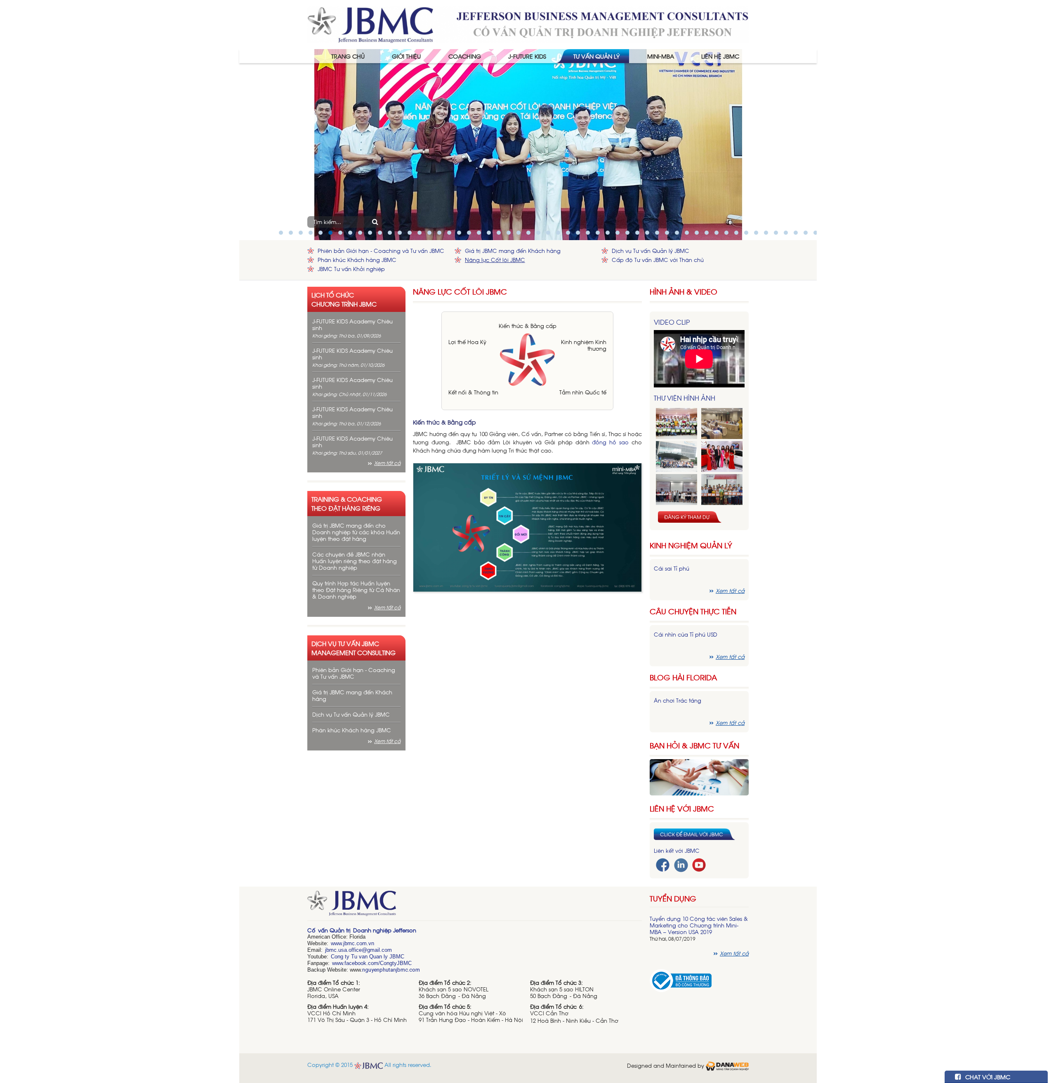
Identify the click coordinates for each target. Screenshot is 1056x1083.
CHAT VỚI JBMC (987, 1077)
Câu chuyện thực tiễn (693, 611)
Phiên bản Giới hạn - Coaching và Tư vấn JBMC (381, 250)
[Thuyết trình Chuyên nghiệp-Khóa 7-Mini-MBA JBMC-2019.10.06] (721, 423)
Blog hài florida (683, 677)
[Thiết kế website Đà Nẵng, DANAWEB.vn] (727, 1065)
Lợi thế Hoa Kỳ (467, 341)
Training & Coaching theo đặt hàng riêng (346, 503)
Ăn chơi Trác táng (677, 700)
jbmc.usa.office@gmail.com (358, 950)
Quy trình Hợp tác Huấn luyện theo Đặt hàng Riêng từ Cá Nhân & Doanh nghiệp (356, 590)
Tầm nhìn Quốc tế (582, 392)
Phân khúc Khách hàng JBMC (357, 259)
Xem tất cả (387, 463)
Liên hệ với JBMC (682, 808)
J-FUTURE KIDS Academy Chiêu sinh (352, 324)
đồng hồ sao (610, 442)
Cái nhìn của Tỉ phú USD (685, 634)
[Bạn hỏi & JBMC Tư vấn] (699, 776)
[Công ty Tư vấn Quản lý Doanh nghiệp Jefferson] (528, 23)
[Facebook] (662, 864)
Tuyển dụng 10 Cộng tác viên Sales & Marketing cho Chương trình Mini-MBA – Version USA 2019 (699, 925)
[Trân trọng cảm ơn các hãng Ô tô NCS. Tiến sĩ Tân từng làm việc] (721, 456)
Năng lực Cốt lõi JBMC (495, 259)
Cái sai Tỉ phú (671, 568)
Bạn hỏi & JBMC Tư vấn (694, 745)
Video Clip (672, 321)
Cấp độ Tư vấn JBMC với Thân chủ (658, 259)
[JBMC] (474, 906)
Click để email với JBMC (691, 834)
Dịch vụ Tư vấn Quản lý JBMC (650, 250)
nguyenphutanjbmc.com (391, 970)
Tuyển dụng (673, 898)
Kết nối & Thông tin (473, 392)
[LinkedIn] (681, 864)
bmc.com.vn (359, 943)
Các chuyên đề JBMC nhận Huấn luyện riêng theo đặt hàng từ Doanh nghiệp (354, 561)
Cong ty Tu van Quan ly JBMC (367, 956)
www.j (337, 943)
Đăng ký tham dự (687, 517)
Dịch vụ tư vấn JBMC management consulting (353, 647)
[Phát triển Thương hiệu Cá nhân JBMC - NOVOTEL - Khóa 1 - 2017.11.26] (676, 456)
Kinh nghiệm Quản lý (691, 545)
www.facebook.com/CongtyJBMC (372, 963)
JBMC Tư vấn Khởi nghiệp (351, 268)
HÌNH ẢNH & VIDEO (683, 291)
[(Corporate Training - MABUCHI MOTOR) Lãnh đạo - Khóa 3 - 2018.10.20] (721, 489)
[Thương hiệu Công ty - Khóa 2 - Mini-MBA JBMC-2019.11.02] (676, 489)
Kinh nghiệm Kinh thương (583, 345)
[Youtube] (699, 864)
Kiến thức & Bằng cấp (527, 325)
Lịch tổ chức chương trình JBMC (344, 299)
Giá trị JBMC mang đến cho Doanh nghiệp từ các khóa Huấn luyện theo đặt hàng (356, 532)
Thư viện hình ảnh (684, 397)
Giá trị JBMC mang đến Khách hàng (513, 250)
